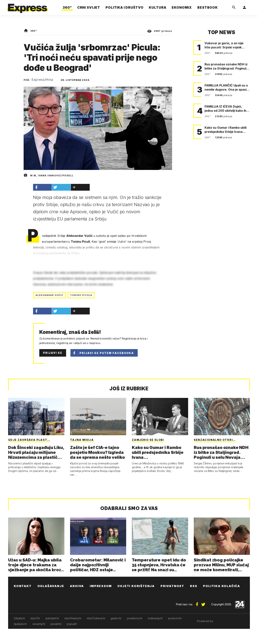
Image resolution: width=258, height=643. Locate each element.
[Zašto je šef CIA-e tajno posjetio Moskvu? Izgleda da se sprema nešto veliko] (98, 416)
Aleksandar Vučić (49, 295)
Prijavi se (52, 352)
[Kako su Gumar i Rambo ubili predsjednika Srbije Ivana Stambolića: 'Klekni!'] (160, 416)
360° (33, 30)
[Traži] (234, 7)
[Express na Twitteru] (203, 603)
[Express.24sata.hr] (27, 6)
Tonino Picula (81, 295)
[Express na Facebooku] (197, 603)
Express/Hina (42, 80)
